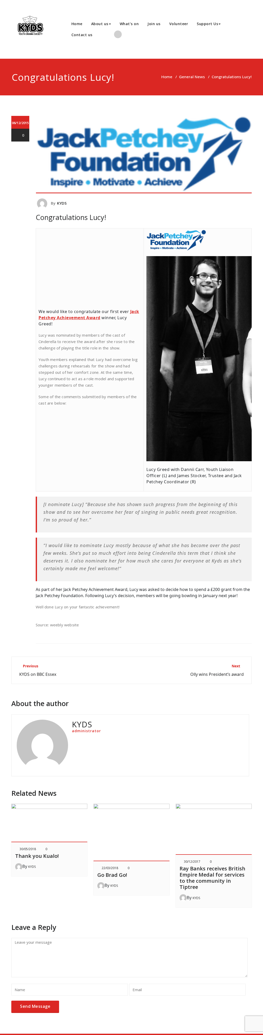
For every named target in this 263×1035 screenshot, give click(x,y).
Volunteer (178, 23)
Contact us (81, 34)
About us (99, 23)
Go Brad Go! (112, 874)
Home (76, 23)
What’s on (129, 23)
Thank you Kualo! (37, 855)
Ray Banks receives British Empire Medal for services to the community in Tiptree (212, 877)
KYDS (62, 203)
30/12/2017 (192, 861)
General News (192, 76)
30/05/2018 (28, 849)
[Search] (102, 35)
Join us (154, 23)
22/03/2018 (110, 868)
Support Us (207, 23)
